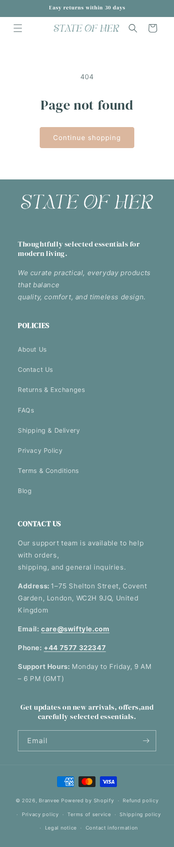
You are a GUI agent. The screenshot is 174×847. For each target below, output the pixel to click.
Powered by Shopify (87, 800)
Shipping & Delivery (49, 430)
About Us (32, 349)
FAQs (26, 410)
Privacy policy (40, 814)
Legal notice (61, 828)
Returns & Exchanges (51, 389)
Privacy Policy (40, 450)
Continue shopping (87, 137)
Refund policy (140, 800)
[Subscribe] (146, 740)
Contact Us (35, 369)
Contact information (112, 828)
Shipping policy (140, 814)
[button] (18, 28)
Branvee (49, 800)
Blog (25, 490)
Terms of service (89, 814)
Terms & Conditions (48, 470)
